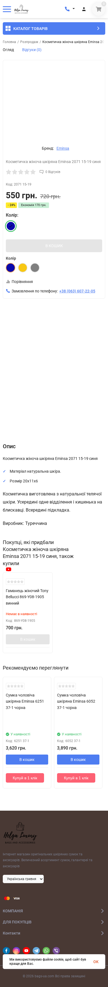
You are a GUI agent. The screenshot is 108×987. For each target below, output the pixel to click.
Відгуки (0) (32, 50)
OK (96, 962)
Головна (9, 42)
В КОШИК (54, 246)
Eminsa (62, 148)
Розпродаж (29, 42)
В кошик (27, 639)
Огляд (8, 50)
